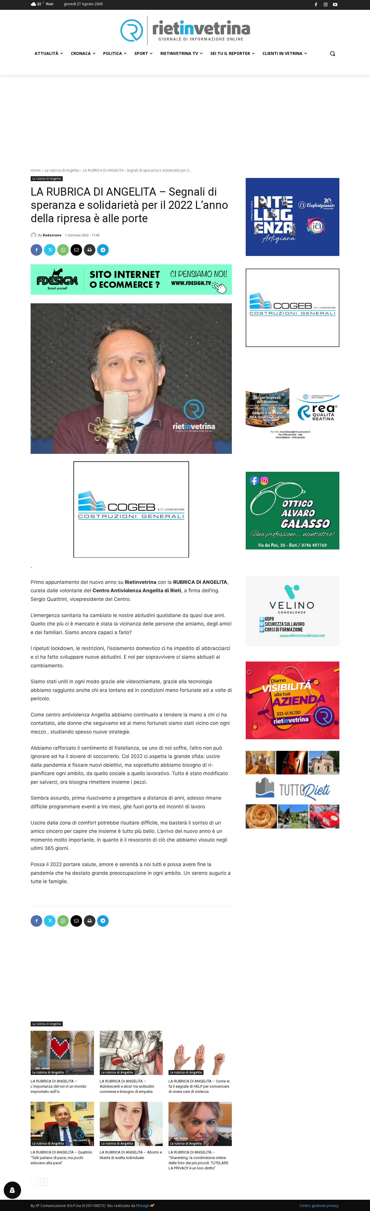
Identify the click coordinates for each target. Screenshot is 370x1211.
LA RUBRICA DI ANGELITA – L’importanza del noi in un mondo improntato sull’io (58, 1086)
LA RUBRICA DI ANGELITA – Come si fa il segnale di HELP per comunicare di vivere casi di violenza (199, 1086)
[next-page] (43, 1182)
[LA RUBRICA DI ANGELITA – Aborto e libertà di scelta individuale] (131, 1124)
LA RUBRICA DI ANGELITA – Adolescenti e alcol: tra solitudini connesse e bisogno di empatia (127, 1086)
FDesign (142, 1205)
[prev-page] (34, 1182)
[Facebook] (316, 5)
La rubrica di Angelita (62, 170)
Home (36, 170)
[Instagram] (325, 5)
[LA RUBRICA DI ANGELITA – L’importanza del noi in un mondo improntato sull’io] (62, 1053)
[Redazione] (34, 235)
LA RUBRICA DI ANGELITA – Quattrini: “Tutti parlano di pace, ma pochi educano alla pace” (62, 1157)
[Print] (89, 250)
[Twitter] (50, 250)
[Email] (76, 250)
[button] (332, 53)
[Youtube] (335, 5)
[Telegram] (103, 250)
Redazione (52, 235)
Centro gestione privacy (318, 1205)
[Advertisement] (185, 118)
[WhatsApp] (63, 250)
